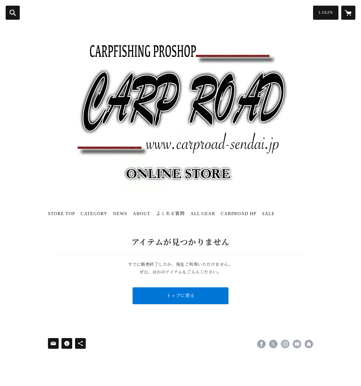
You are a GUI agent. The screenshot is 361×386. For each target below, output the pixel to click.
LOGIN (326, 12)
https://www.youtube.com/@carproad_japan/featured (297, 344)
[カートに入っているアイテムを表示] (348, 13)
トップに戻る (180, 295)
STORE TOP (61, 213)
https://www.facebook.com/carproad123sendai (261, 344)
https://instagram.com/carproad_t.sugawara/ (285, 344)
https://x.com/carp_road (273, 344)
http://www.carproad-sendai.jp (309, 344)
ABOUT (141, 213)
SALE (268, 213)
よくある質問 (170, 213)
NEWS (120, 213)
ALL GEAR (202, 213)
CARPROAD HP (238, 213)
